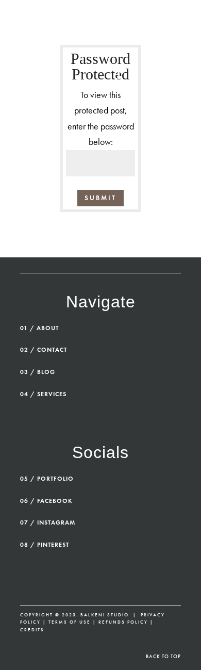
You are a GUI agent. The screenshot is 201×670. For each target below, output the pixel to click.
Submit (100, 198)
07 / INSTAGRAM (47, 522)
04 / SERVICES (43, 394)
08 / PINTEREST (44, 544)
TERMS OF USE (69, 622)
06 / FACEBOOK (46, 500)
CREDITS (32, 629)
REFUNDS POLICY (123, 622)
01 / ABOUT (39, 328)
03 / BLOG (37, 371)
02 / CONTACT (43, 349)
